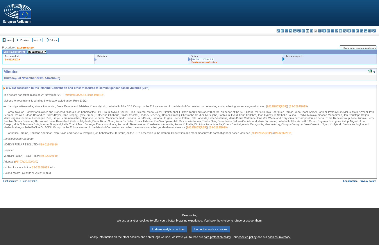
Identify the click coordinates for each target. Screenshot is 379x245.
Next (36, 40)
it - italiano (324, 30)
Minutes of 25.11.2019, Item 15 (84, 95)
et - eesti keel (299, 30)
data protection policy (217, 237)
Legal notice (350, 181)
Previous (24, 40)
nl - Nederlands (345, 30)
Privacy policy (368, 181)
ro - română (357, 30)
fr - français (311, 30)
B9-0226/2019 (282, 133)
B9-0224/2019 (12, 59)
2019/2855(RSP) (25, 47)
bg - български (278, 30)
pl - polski (349, 30)
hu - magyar (336, 30)
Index (10, 40)
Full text (53, 40)
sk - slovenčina (361, 30)
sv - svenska (374, 30)
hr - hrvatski (320, 30)
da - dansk (290, 30)
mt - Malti (340, 30)
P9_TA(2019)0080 (26, 161)
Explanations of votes (204, 62)
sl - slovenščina (365, 30)
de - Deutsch (295, 30)
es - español (282, 30)
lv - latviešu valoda (328, 30)
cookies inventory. (279, 237)
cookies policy (247, 237)
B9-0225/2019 (218, 127)
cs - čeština (286, 30)
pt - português (353, 30)
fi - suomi (370, 30)
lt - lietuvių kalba (332, 30)
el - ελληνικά (303, 30)
